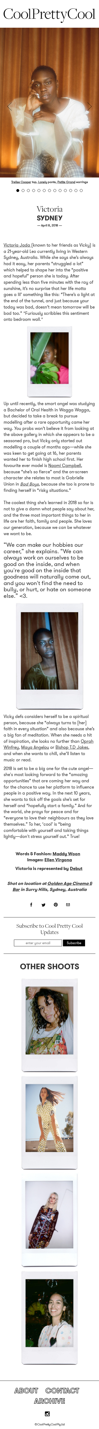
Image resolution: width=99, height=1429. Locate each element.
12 (75, 190)
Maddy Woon (66, 854)
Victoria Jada (17, 245)
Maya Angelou (35, 747)
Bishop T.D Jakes (72, 747)
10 (65, 190)
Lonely (42, 182)
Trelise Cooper (21, 182)
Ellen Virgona (58, 860)
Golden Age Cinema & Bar (52, 886)
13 (81, 190)
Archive (49, 1401)
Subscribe (74, 943)
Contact (62, 1390)
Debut (76, 868)
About (26, 1390)
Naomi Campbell (64, 465)
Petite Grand (66, 182)
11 (70, 190)
